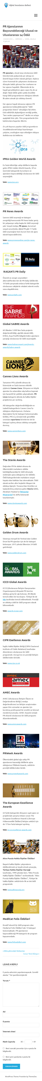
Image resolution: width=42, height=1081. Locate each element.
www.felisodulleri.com (17, 942)
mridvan (18, 39)
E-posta (6, 1021)
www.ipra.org (13, 182)
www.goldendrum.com (17, 552)
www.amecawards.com (17, 724)
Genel (27, 39)
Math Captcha (9, 1041)
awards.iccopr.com (15, 611)
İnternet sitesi (9, 1031)
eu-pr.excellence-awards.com (20, 830)
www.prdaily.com (15, 294)
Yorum (6, 980)
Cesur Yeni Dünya (30, 953)
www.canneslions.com (17, 431)
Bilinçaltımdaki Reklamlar (14, 951)
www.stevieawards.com (17, 503)
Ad (4, 1011)
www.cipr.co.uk (14, 663)
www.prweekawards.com (18, 773)
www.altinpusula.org (16, 889)
